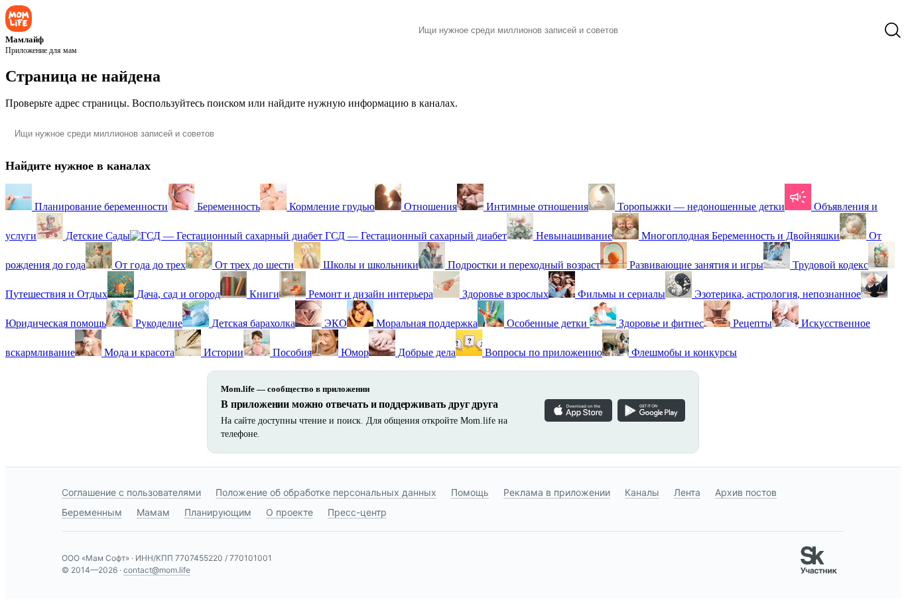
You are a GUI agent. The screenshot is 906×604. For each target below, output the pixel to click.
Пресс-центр (357, 512)
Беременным (92, 512)
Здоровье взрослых (504, 294)
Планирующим (217, 512)
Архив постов (746, 492)
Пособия (291, 352)
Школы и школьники (369, 265)
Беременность (227, 206)
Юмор (353, 352)
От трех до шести (253, 265)
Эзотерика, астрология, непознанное (776, 294)
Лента (687, 492)
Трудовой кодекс (829, 265)
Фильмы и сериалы (620, 294)
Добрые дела (425, 352)
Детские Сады (96, 235)
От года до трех (149, 265)
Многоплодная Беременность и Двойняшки (739, 235)
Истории (222, 352)
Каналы (642, 492)
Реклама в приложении (556, 492)
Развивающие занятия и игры (695, 265)
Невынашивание (572, 235)
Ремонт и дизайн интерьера (369, 294)
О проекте (289, 512)
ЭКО (334, 323)
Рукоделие (157, 323)
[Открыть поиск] (893, 30)
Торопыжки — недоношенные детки (700, 206)
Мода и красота (137, 352)
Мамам (153, 512)
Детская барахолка (252, 323)
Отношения (429, 206)
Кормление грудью (331, 206)
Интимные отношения (536, 206)
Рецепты (751, 323)
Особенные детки (547, 323)
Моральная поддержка (425, 323)
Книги (263, 294)
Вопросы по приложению (542, 352)
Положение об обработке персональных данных (326, 492)
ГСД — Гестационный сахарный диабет (414, 235)
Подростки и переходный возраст (522, 265)
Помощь (470, 492)
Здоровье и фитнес (660, 323)
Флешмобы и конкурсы (683, 352)
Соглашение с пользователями (131, 492)
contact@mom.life (156, 570)
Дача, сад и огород (177, 294)
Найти (648, 30)
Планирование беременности (100, 206)
